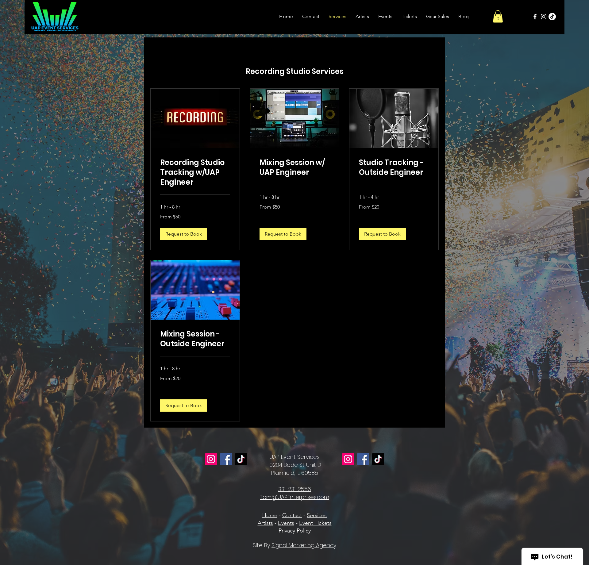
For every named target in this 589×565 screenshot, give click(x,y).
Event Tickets (315, 523)
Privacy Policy (295, 530)
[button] (498, 16)
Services (317, 515)
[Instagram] (543, 16)
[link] (195, 172)
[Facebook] (535, 16)
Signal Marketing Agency (303, 545)
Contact (292, 515)
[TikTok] (552, 16)
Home (269, 515)
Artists (265, 523)
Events (286, 523)
